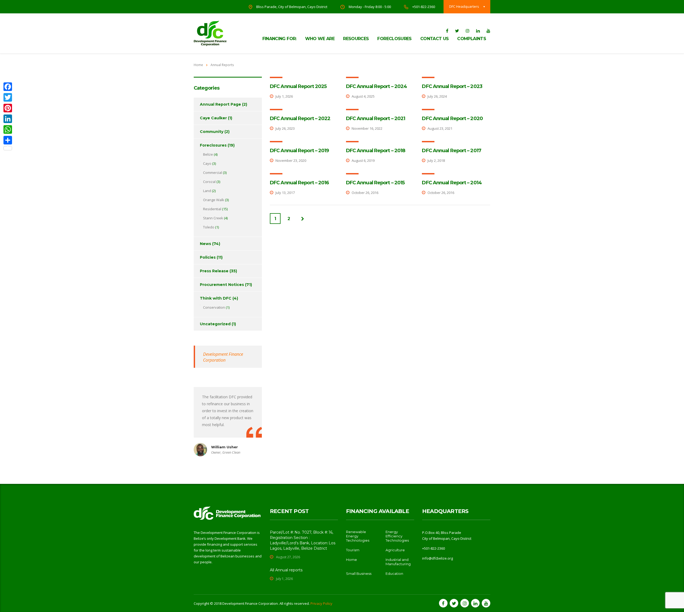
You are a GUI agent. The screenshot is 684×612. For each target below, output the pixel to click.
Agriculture (395, 550)
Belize (208, 154)
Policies (208, 257)
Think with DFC (215, 298)
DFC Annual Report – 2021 (375, 118)
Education (394, 573)
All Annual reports (286, 570)
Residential (212, 208)
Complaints (471, 38)
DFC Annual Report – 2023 (452, 86)
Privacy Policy (321, 603)
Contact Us (434, 38)
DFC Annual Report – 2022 (300, 118)
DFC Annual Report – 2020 (452, 118)
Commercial (212, 172)
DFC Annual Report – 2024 (376, 86)
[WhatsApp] (7, 129)
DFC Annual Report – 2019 (299, 151)
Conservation (214, 307)
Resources (356, 38)
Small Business (358, 573)
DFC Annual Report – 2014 (451, 183)
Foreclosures (394, 38)
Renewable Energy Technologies (357, 536)
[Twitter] (7, 97)
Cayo (207, 163)
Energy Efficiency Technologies (397, 536)
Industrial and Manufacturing (398, 561)
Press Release (214, 271)
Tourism (352, 550)
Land (207, 190)
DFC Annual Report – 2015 (375, 183)
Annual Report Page (220, 104)
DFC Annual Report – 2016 (299, 183)
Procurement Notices (222, 284)
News (205, 243)
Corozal (209, 181)
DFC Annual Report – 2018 (375, 151)
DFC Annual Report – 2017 (451, 151)
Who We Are (320, 38)
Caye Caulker (213, 118)
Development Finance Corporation (223, 357)
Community (211, 131)
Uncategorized (215, 324)
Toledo (208, 227)
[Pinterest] (7, 108)
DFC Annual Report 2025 (298, 86)
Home (198, 65)
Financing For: (279, 38)
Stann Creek (213, 218)
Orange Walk (213, 199)
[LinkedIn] (7, 118)
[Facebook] (7, 86)
